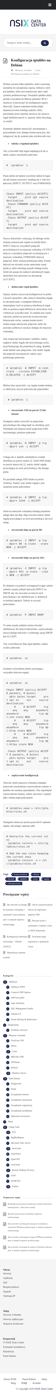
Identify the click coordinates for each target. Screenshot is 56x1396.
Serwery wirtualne (12, 1314)
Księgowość (16, 1083)
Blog (13, 1383)
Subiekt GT (16, 1014)
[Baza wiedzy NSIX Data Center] (28, 23)
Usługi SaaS (14, 1127)
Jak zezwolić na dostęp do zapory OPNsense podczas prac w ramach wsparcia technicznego (30, 1239)
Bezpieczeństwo (11, 1287)
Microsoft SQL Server (20, 1143)
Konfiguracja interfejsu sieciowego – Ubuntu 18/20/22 (15, 942)
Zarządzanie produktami (21, 1111)
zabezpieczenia (14, 883)
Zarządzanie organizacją (21, 1105)
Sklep (10, 1121)
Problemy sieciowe (19, 1030)
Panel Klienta (29, 1379)
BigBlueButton (17, 1137)
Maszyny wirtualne (23, 70)
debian (36, 874)
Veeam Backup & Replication (24, 1019)
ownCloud (15, 1165)
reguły (46, 879)
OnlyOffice (16, 1154)
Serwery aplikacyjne (13, 1319)
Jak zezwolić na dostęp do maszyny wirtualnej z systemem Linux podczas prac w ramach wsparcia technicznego (15, 915)
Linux (37, 70)
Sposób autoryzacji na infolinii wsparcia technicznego (25, 1215)
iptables (23, 879)
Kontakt (37, 1383)
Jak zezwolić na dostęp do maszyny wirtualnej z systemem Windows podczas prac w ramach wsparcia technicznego (30, 1227)
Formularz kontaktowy (14, 1347)
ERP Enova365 (17, 998)
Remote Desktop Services (23, 1170)
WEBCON (15, 1181)
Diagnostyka (13, 1025)
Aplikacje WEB (18, 987)
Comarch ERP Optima (20, 992)
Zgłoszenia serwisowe (20, 1116)
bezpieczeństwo (20, 874)
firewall (11, 879)
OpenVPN (15, 1159)
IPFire (13, 1046)
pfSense (14, 1067)
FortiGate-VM (17, 1040)
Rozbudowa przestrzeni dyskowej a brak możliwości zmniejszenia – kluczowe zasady (30, 1205)
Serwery (7, 1273)
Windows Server (19, 1073)
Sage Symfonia (17, 1003)
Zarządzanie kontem (20, 1094)
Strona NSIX (10, 1379)
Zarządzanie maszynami (21, 1100)
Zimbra (15, 1186)
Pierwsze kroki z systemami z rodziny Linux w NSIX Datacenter (40, 926)
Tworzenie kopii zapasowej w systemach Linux (38, 942)
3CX (14, 1132)
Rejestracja (8, 1351)
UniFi (13, 1175)
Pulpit (13, 1089)
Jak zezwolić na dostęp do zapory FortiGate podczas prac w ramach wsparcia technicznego (30, 1249)
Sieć (5, 1282)
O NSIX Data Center (13, 1342)
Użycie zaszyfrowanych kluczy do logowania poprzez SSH (40, 910)
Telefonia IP (9, 1296)
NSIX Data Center (44, 1388)
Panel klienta (14, 1078)
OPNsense (15, 1062)
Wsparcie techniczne (13, 1323)
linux (35, 879)
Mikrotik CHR (17, 1057)
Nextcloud (16, 1148)
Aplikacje (13, 982)
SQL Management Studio (22, 1008)
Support (7, 1291)
